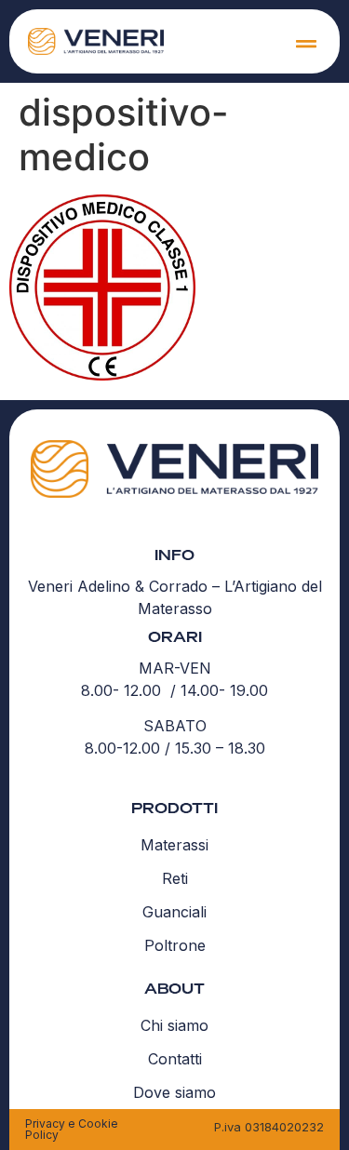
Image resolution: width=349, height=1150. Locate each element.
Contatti (175, 1059)
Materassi (174, 845)
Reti (175, 878)
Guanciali (174, 912)
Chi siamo (174, 1025)
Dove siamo (174, 1092)
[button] (305, 43)
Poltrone (175, 945)
